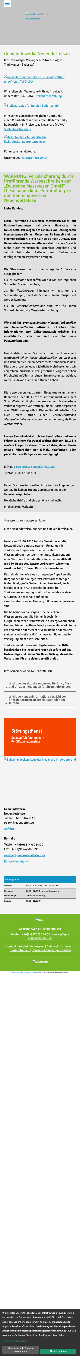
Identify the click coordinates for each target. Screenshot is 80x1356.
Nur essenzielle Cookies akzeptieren (20, 1350)
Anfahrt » (10, 829)
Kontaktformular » (16, 861)
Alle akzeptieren (58, 1351)
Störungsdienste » (28, 741)
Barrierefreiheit (20, 950)
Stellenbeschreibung (48, 96)
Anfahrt (23, 946)
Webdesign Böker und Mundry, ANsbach (25, 972)
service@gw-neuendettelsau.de (34, 467)
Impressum (37, 946)
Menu (7, 3)
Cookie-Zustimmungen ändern (51, 950)
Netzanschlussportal (34, 158)
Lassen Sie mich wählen (14, 1340)
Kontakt (11, 946)
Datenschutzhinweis (60, 946)
